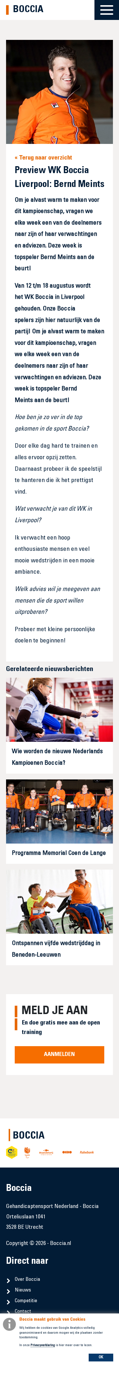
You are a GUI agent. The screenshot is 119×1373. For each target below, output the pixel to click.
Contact (23, 1311)
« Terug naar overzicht (43, 158)
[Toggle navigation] (106, 6)
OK (101, 1357)
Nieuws (23, 1290)
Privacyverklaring (43, 1345)
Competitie (26, 1301)
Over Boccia (27, 1279)
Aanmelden (59, 1055)
